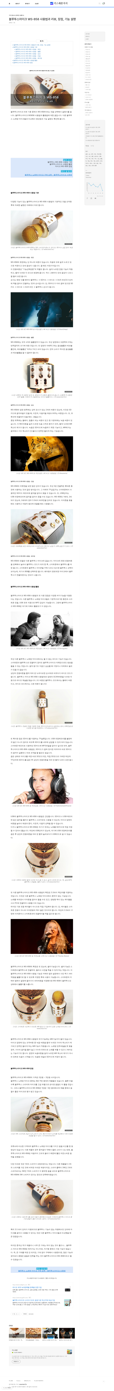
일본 (97, 163)
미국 (87, 158)
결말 (101, 158)
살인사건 (96, 156)
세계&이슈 (87, 52)
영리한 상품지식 (89, 112)
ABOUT (17, 3)
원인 (87, 165)
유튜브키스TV (27, 1380)
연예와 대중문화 (89, 99)
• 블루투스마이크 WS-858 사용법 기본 (24, 47)
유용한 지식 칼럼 (89, 47)
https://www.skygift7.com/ (20, 1297)
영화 (100, 156)
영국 (92, 158)
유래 (89, 165)
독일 (89, 161)
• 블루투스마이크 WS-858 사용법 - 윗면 (27, 49)
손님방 (36, 3)
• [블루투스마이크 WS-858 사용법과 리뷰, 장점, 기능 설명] (31, 45)
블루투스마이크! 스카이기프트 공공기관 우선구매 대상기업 (34, 1300)
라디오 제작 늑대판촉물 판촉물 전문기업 (27, 1287)
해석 (91, 161)
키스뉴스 (18, 1380)
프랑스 (91, 163)
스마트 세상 (88, 105)
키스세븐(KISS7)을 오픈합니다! (93, 140)
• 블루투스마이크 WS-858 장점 (22, 62)
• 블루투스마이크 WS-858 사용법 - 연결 (27, 56)
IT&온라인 (87, 68)
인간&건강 (87, 63)
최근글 (87, 146)
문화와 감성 (87, 82)
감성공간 (87, 87)
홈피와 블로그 (88, 107)
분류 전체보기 (88, 44)
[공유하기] (17, 1314)
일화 (92, 156)
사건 (89, 156)
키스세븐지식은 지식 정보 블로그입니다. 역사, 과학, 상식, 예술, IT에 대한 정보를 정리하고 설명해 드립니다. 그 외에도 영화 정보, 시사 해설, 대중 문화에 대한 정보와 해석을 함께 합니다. (39, 1357)
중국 (101, 161)
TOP (103, 1381)
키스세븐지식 (60, 3)
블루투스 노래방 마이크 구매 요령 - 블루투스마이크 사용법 (48, 175)
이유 (100, 163)
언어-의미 (87, 61)
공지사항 (88, 34)
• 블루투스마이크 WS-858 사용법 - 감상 (27, 54)
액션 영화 (99, 154)
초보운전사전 (88, 79)
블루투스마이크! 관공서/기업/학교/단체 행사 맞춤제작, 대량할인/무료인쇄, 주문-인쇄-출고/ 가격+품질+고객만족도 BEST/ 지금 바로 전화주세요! (36, 1303)
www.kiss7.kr (23, 1384)
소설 (98, 158)
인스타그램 (91, 198)
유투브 (95, 198)
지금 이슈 (87, 92)
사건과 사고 (88, 97)
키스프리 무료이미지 (38, 1380)
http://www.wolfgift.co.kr (20, 1285)
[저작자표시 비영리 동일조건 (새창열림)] (31, 1314)
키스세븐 (15, 1350)
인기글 (92, 146)
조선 (87, 156)
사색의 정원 (88, 89)
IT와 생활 (87, 102)
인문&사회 (87, 54)
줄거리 (97, 161)
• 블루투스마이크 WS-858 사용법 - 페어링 (28, 58)
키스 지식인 (88, 77)
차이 (95, 158)
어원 (94, 161)
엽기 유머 (87, 115)
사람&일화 (87, 70)
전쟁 (94, 163)
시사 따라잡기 (88, 95)
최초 (95, 154)
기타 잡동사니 (88, 110)
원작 (92, 154)
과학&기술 (87, 56)
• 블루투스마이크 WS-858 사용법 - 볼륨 (27, 51)
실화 (87, 154)
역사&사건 (87, 49)
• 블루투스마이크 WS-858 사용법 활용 (24, 60)
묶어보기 (27, 3)
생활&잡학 (87, 58)
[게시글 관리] (19, 1314)
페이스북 (87, 198)
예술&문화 (87, 65)
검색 (99, 3)
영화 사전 (87, 85)
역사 (89, 158)
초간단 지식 (88, 75)
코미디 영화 (94, 165)
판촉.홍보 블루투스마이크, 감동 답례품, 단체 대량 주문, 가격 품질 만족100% (35, 1291)
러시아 (87, 163)
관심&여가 (87, 72)
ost (89, 154)
